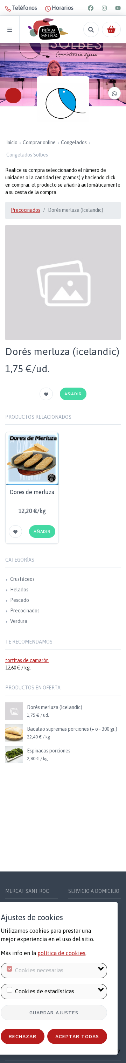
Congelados (74, 142)
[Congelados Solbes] (63, 102)
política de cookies (61, 953)
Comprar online (39, 142)
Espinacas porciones (48, 750)
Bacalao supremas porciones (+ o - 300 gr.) (72, 729)
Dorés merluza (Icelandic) (54, 707)
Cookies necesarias (39, 970)
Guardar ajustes (53, 1012)
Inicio (12, 142)
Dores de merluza (32, 492)
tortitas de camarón (27, 660)
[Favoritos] (46, 394)
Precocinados (25, 210)
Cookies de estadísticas (44, 991)
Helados (19, 589)
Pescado (19, 600)
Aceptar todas (77, 1036)
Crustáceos (22, 579)
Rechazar (22, 1036)
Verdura (18, 621)
